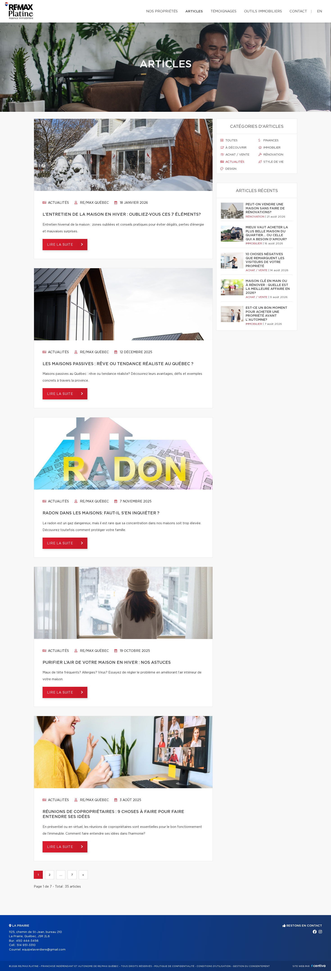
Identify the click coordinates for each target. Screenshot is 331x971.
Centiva (318, 965)
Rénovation (273, 154)
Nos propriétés (162, 11)
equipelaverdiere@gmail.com (44, 949)
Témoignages (223, 11)
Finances (271, 140)
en (319, 11)
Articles (194, 11)
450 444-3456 (27, 940)
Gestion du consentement (251, 966)
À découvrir (235, 147)
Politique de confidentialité (174, 966)
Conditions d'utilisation (214, 966)
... (60, 874)
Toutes (231, 140)
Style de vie (273, 161)
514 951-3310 (26, 945)
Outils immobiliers (263, 11)
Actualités (58, 202)
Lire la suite (60, 244)
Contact (298, 11)
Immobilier (272, 147)
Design (230, 168)
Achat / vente (236, 154)
